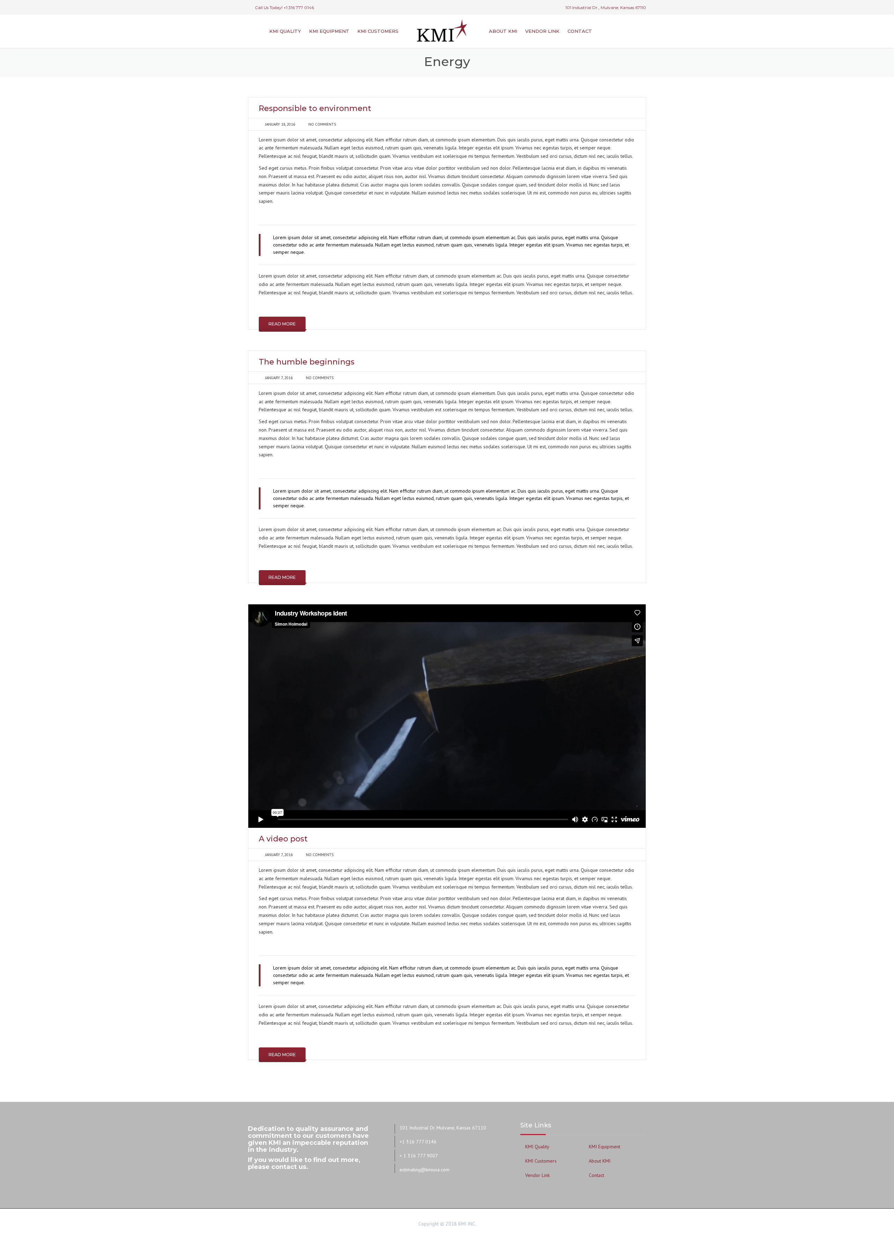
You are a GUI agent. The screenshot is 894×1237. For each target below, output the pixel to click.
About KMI (503, 31)
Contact (579, 31)
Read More (282, 323)
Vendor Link (542, 31)
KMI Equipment (329, 31)
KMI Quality (285, 31)
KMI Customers (377, 31)
